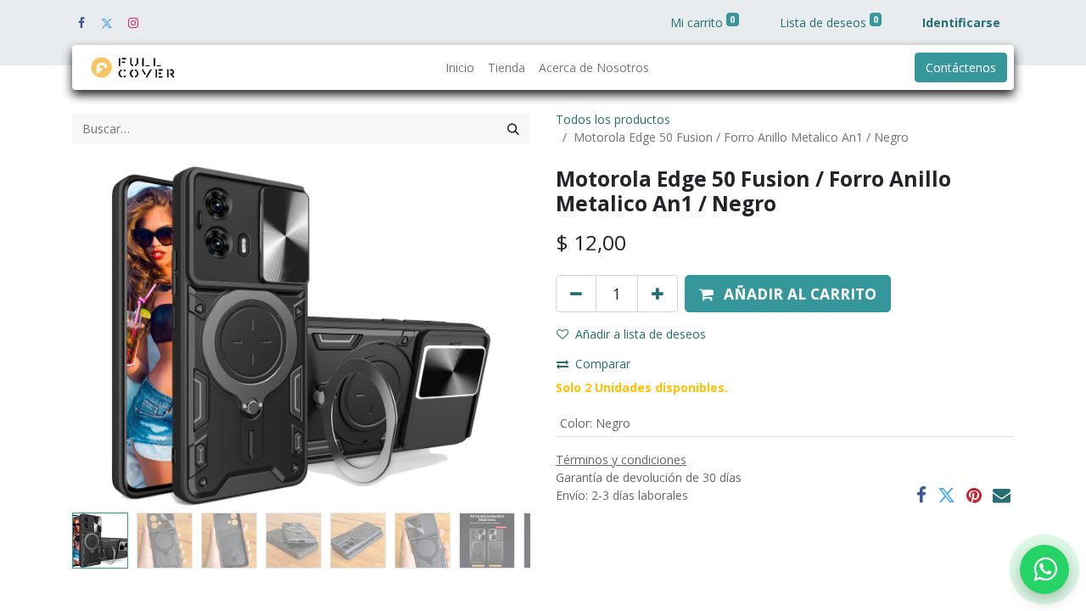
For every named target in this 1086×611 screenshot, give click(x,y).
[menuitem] (460, 67)
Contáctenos (961, 67)
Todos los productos (613, 119)
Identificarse (961, 22)
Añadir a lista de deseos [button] (640, 334)
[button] (106, 336)
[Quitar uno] (576, 293)
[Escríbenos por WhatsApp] (1044, 569)
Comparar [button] (602, 364)
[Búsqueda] (513, 128)
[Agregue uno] (657, 293)
